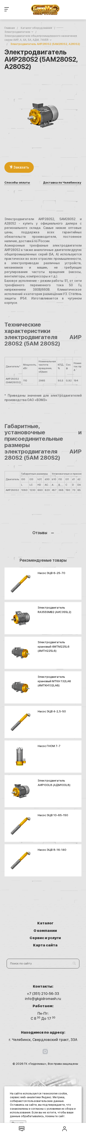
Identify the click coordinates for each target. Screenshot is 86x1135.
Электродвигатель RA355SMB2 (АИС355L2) (54, 610)
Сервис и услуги (45, 938)
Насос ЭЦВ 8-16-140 (52, 849)
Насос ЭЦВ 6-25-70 (51, 573)
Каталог (45, 923)
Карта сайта (45, 945)
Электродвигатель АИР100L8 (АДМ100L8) (54, 783)
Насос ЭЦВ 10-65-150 (53, 815)
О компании (45, 931)
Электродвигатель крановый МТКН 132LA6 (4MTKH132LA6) (54, 681)
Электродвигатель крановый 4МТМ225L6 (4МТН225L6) (53, 646)
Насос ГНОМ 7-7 (49, 746)
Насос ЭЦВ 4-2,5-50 (52, 711)
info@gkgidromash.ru (43, 999)
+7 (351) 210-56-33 (43, 994)
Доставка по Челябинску (62, 182)
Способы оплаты (17, 182)
